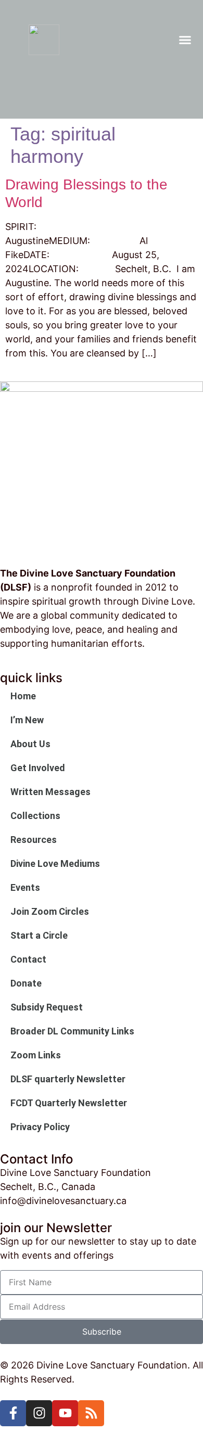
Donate (26, 983)
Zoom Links (35, 1055)
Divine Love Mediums (55, 863)
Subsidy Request (46, 1007)
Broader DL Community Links (72, 1031)
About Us (30, 743)
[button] (185, 40)
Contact (28, 959)
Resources (33, 839)
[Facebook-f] (13, 1413)
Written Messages (50, 791)
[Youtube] (65, 1413)
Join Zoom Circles (49, 911)
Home (23, 695)
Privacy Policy (40, 1126)
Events (25, 887)
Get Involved (37, 767)
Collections (35, 815)
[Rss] (91, 1413)
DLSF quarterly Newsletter (67, 1078)
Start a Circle (39, 935)
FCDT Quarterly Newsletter (68, 1102)
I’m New (27, 719)
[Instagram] (39, 1413)
